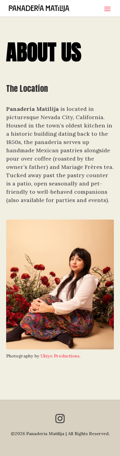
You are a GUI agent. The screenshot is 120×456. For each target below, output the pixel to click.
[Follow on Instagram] (60, 418)
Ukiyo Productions (60, 356)
